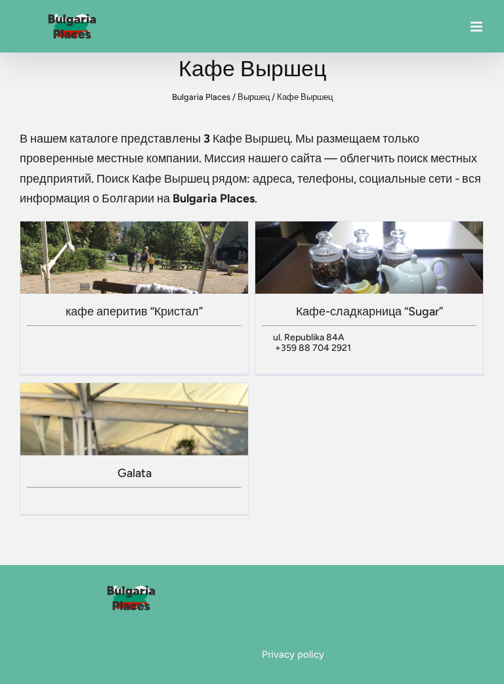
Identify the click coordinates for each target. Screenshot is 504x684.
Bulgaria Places (201, 97)
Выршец (254, 97)
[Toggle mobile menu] (477, 27)
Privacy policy (293, 654)
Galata (134, 473)
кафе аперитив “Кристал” (134, 311)
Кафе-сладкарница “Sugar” (369, 311)
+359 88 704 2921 (313, 347)
